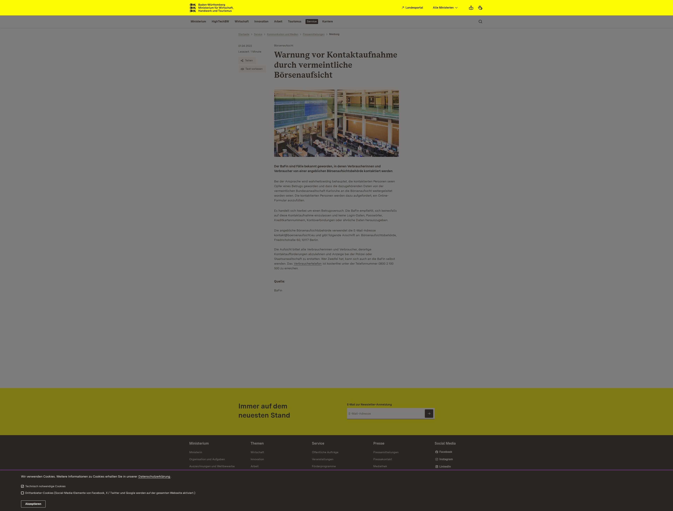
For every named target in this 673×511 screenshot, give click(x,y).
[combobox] (445, 7)
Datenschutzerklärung (154, 476)
